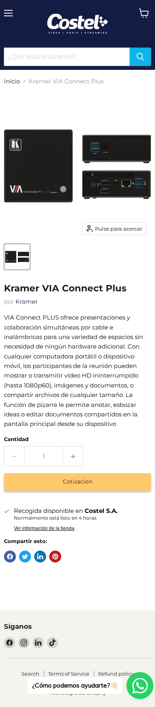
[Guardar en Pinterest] (55, 557)
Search (30, 673)
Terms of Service (68, 673)
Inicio (12, 81)
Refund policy (116, 673)
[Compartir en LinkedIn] (40, 557)
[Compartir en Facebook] (10, 557)
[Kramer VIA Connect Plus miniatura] (17, 257)
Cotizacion (77, 481)
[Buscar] (140, 57)
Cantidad (16, 439)
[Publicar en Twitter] (25, 557)
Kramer (26, 301)
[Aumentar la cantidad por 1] (73, 456)
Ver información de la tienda (44, 528)
